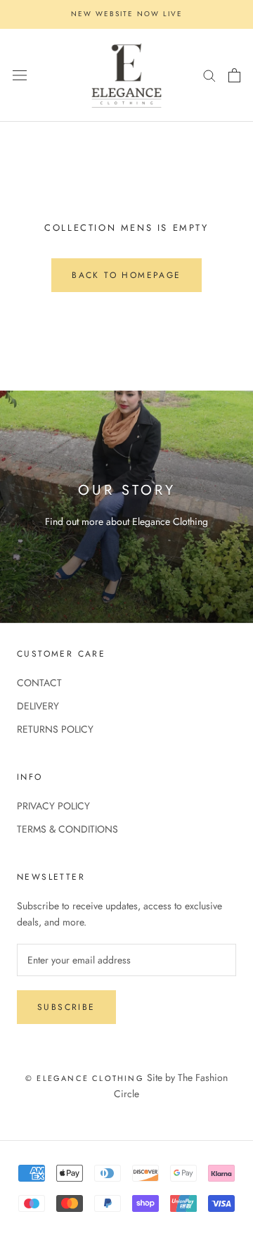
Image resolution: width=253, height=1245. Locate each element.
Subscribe (66, 1007)
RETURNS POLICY (55, 729)
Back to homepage (126, 275)
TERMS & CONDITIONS (67, 829)
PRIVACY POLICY (53, 806)
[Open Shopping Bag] (234, 75)
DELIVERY (38, 706)
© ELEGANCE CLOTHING (84, 1078)
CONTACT (39, 683)
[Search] (209, 75)
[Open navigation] (20, 75)
